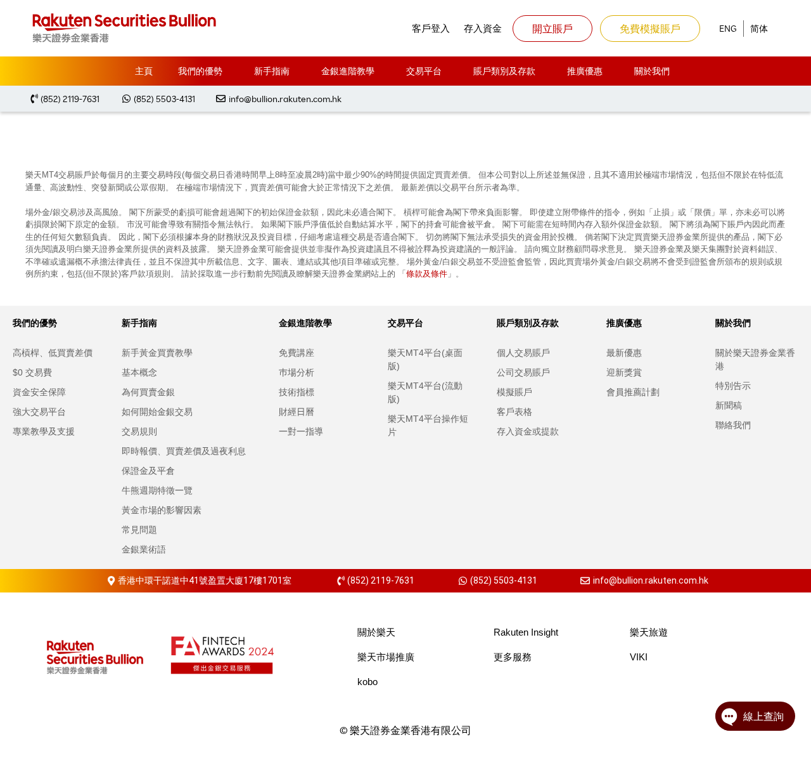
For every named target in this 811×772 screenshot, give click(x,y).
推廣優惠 (585, 70)
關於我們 (652, 70)
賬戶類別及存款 (504, 70)
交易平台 (424, 70)
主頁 (144, 70)
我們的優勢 (200, 70)
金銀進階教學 (347, 70)
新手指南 (272, 70)
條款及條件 (426, 273)
